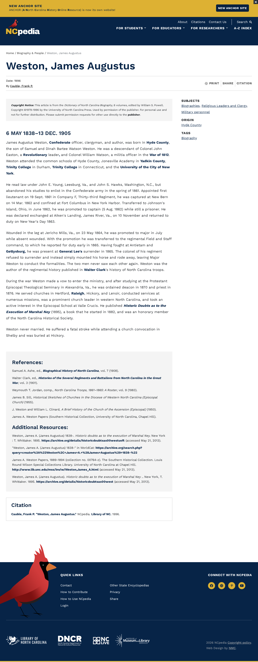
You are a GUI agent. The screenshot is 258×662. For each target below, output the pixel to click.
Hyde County (158, 142)
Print (214, 83)
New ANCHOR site (232, 8)
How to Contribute (74, 592)
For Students (129, 28)
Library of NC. (101, 514)
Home (10, 53)
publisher (134, 114)
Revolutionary (35, 155)
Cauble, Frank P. (21, 86)
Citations (198, 22)
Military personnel (195, 112)
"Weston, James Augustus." (56, 514)
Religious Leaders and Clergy (225, 106)
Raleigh (77, 293)
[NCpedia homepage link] (23, 27)
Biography (189, 138)
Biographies (190, 106)
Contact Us (217, 22)
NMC (232, 648)
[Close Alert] (256, 2)
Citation (244, 83)
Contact (66, 585)
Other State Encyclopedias (129, 585)
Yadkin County (152, 161)
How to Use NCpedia (75, 599)
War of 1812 (159, 155)
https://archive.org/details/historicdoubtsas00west (74, 481)
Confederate (59, 142)
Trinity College (18, 167)
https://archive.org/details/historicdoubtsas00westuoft (83, 440)
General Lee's (70, 251)
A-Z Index (243, 28)
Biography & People (30, 53)
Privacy (115, 592)
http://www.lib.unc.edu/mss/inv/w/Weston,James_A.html (55, 469)
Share (228, 83)
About (182, 22)
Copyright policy (239, 642)
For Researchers (208, 28)
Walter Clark (95, 270)
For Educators (166, 28)
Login (64, 605)
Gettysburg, (16, 251)
